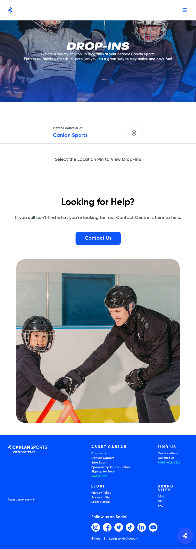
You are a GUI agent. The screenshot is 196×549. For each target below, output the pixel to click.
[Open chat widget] (185, 536)
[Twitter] (118, 527)
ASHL (161, 496)
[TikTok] (130, 527)
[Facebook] (107, 527)
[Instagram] (95, 527)
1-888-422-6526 (169, 462)
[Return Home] (10, 10)
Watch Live (99, 476)
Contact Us (166, 458)
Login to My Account (124, 538)
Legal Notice (100, 502)
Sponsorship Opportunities (110, 467)
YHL (160, 505)
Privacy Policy (101, 492)
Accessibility (100, 497)
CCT (161, 501)
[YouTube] (153, 527)
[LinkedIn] (141, 527)
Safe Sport (99, 462)
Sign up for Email (103, 471)
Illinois (95, 539)
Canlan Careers (102, 458)
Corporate (98, 453)
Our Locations (168, 453)
